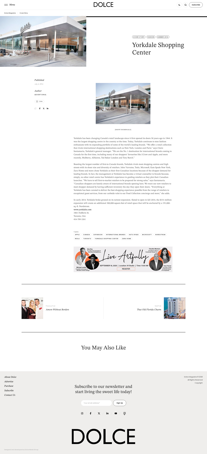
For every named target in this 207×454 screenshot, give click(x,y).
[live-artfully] (123, 272)
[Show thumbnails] (123, 129)
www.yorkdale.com (82, 210)
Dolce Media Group (31, 450)
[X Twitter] (43, 108)
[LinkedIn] (47, 108)
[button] (9, 5)
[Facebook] (39, 108)
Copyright (199, 383)
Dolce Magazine (10, 13)
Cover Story (24, 13)
